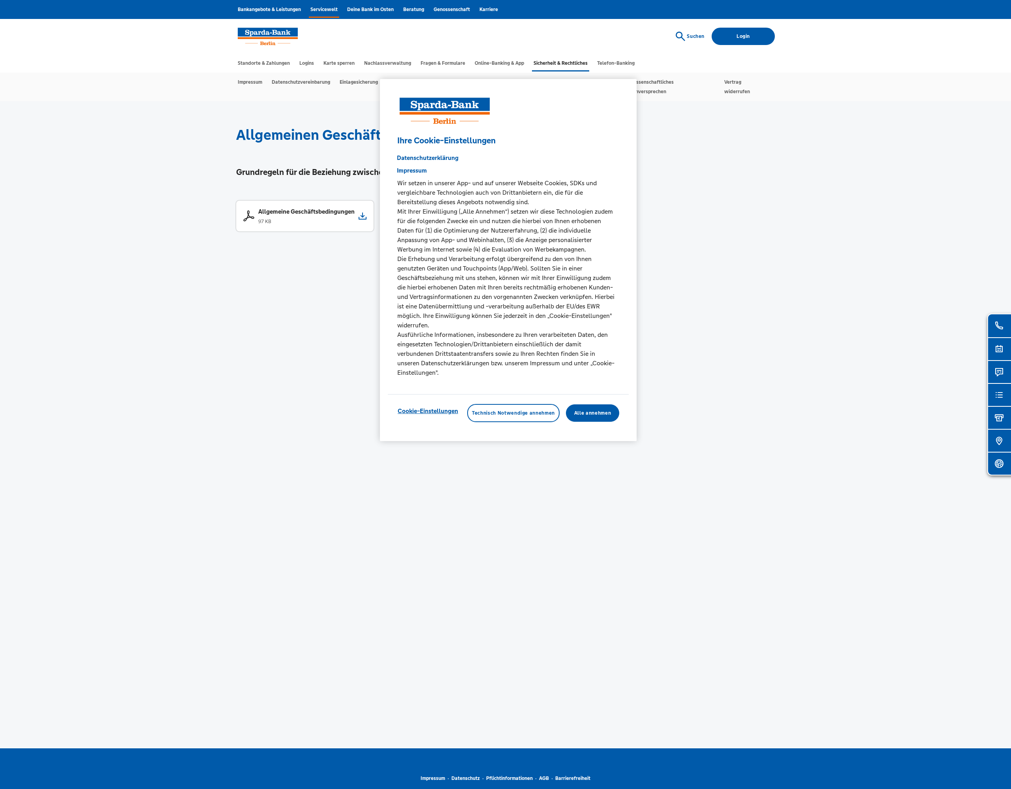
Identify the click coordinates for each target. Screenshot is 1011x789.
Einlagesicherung (359, 82)
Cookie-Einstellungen (428, 411)
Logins (306, 63)
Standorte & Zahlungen (264, 63)
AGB (544, 778)
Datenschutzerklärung (428, 158)
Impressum (250, 82)
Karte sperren (339, 63)
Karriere (488, 9)
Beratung (413, 9)
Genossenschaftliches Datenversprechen (649, 87)
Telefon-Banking (616, 63)
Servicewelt (324, 9)
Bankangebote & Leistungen (269, 9)
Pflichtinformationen (509, 778)
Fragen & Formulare (443, 63)
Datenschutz (465, 778)
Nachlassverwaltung (387, 63)
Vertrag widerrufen (737, 87)
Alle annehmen (592, 413)
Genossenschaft (452, 9)
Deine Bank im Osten (370, 9)
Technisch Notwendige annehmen (513, 413)
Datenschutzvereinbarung (301, 82)
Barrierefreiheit (572, 778)
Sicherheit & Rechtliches (561, 63)
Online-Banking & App (499, 63)
